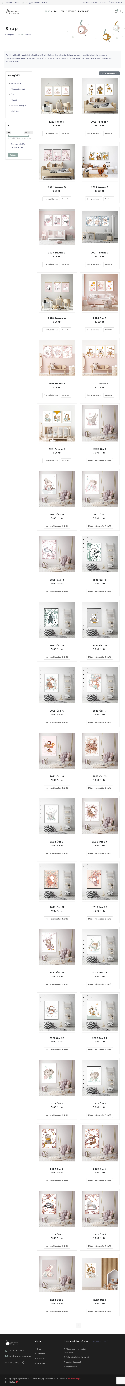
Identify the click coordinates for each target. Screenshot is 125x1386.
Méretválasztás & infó (99, 460)
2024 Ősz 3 (99, 318)
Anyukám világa (18, 105)
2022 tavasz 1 (56, 121)
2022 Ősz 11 (99, 514)
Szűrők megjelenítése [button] (109, 73)
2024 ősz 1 (99, 1299)
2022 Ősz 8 (99, 1234)
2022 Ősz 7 (56, 1234)
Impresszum (71, 1366)
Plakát (14, 100)
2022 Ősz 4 (99, 1103)
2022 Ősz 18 (57, 776)
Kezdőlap (9, 34)
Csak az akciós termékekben (18, 146)
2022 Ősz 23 (57, 972)
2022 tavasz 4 (100, 121)
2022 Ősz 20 (99, 841)
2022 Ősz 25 (57, 1038)
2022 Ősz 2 (56, 841)
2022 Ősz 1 (99, 449)
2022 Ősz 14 (57, 645)
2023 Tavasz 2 (57, 252)
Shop (47, 11)
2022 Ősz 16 (57, 710)
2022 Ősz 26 (99, 1038)
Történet (71, 11)
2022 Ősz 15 (100, 645)
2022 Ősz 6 (99, 1169)
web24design (74, 1378)
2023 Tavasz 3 (100, 252)
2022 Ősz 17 (100, 710)
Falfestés (59, 11)
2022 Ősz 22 (99, 907)
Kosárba (66, 133)
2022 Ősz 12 (57, 579)
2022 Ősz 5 (56, 1169)
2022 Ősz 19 (100, 776)
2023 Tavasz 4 (57, 318)
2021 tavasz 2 (99, 383)
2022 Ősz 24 (99, 972)
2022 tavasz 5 (57, 187)
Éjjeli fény (15, 111)
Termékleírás (51, 133)
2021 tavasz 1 (57, 383)
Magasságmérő (18, 89)
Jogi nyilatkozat (73, 1362)
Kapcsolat (83, 11)
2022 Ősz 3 (56, 1103)
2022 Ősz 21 (57, 907)
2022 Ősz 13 (100, 579)
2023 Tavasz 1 (99, 187)
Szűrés (13, 155)
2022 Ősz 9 (56, 1299)
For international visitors (94, 2)
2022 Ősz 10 (57, 514)
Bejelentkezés (117, 2)
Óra (13, 94)
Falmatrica (16, 83)
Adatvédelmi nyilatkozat (77, 1357)
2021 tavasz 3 (56, 449)
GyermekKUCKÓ (100, 1341)
